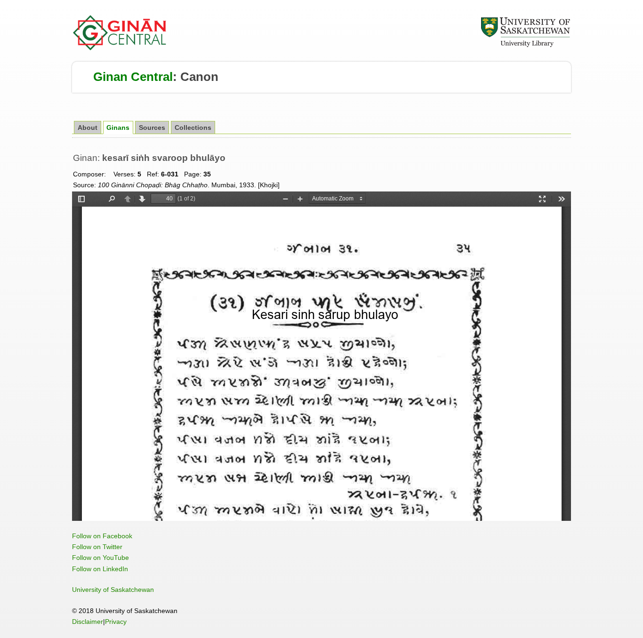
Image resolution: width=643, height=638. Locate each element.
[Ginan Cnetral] (120, 48)
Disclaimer (87, 621)
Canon (199, 76)
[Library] (525, 45)
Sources (152, 127)
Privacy (116, 621)
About (87, 127)
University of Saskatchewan (113, 589)
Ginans (117, 127)
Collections (193, 127)
